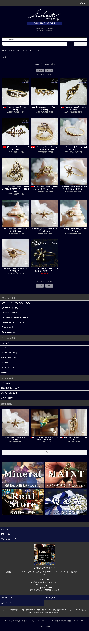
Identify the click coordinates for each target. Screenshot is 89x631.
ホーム (4, 50)
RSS (78, 621)
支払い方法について (28, 610)
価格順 (47, 64)
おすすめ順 (38, 64)
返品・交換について (59, 610)
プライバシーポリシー (35, 612)
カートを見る (50, 598)
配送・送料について (44, 610)
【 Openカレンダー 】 (45, 588)
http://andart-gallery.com (45, 585)
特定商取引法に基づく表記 (77, 610)
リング (37, 50)
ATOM (82, 621)
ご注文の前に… (7, 383)
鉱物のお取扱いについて (10, 388)
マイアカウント (7, 598)
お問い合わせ (6, 603)
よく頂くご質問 (7, 398)
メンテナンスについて (9, 393)
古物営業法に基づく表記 (53, 612)
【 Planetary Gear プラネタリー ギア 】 (20, 50)
